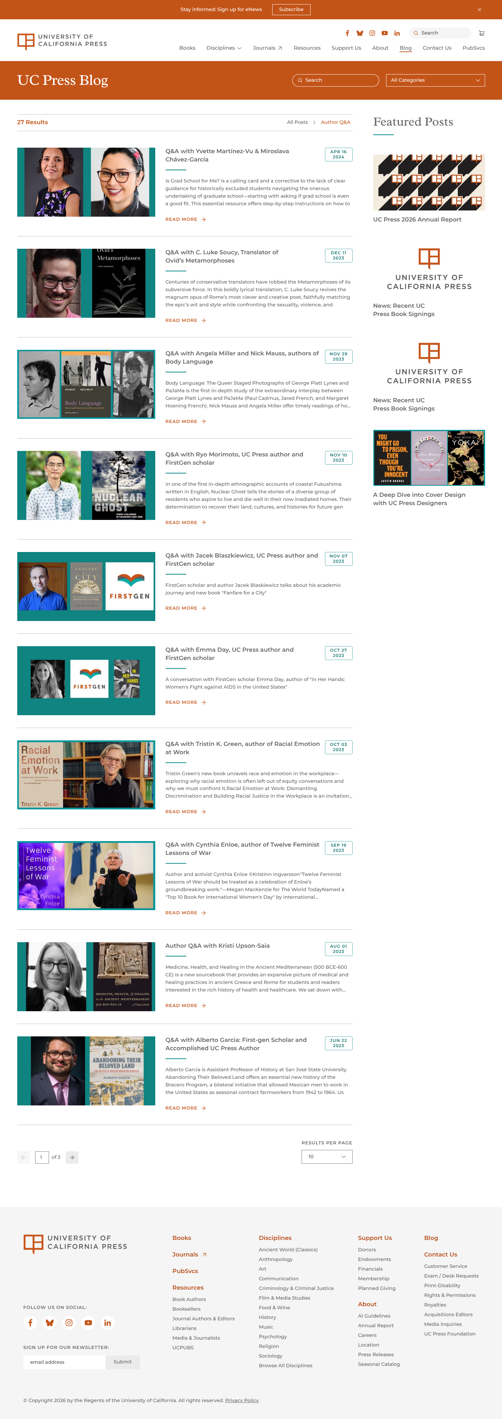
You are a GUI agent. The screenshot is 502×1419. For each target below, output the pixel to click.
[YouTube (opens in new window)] (384, 33)
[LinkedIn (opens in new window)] (397, 33)
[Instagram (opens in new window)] (372, 33)
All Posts (297, 122)
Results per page (327, 1143)
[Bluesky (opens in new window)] (359, 33)
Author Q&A (335, 122)
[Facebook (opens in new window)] (347, 33)
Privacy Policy (242, 1400)
